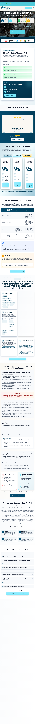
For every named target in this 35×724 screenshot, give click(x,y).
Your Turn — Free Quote (17, 139)
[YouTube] (29, 1)
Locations (17, 10)
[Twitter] (25, 1)
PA (19, 10)
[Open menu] (33, 8)
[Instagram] (27, 1)
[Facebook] (21, 1)
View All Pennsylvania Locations (9, 347)
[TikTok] (33, 1)
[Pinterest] (31, 1)
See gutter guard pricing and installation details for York (26, 347)
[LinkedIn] (23, 1)
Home (14, 10)
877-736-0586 (28, 26)
